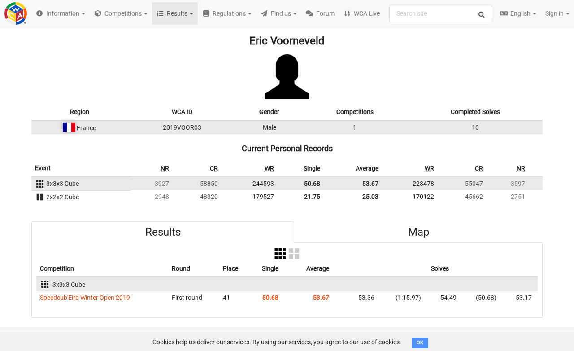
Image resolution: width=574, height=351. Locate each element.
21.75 (312, 196)
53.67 (370, 183)
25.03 (370, 196)
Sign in (555, 13)
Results (163, 232)
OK (420, 343)
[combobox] (440, 13)
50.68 (312, 183)
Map (418, 232)
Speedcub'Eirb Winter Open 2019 (85, 297)
